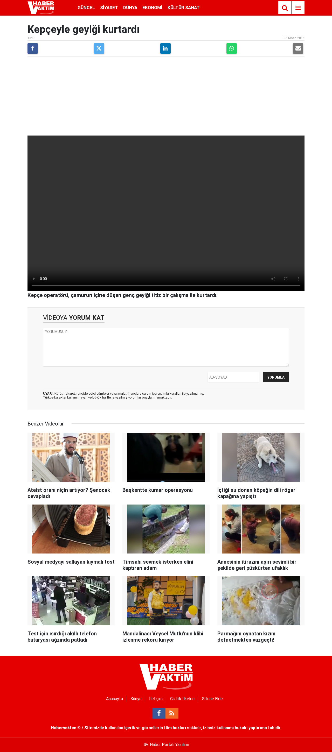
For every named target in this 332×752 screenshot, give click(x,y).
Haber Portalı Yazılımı (169, 744)
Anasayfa (114, 698)
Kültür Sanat (184, 7)
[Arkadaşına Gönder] (298, 48)
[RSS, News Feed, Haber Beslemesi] (171, 713)
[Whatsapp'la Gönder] (231, 48)
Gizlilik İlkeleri (182, 698)
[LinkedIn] (165, 48)
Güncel (86, 7)
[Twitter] (99, 48)
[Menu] (298, 8)
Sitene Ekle (212, 698)
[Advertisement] (166, 96)
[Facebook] (32, 48)
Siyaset (109, 7)
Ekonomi (152, 7)
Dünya (130, 7)
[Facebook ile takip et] (159, 713)
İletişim (156, 698)
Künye (136, 698)
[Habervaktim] (40, 7)
